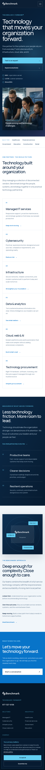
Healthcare (16, 140)
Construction (28, 144)
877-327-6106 (8, 704)
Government (6, 144)
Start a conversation (22, 672)
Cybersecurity (7, 721)
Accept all (22, 758)
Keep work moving (13, 225)
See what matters (13, 320)
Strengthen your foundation (17, 289)
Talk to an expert (22, 61)
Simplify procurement (15, 384)
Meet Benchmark (9, 622)
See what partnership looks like (14, 444)
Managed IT (6, 717)
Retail (37, 144)
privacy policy (8, 752)
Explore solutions (22, 68)
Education (17, 144)
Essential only (22, 764)
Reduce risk (11, 257)
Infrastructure (7, 725)
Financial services (28, 140)
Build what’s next (13, 352)
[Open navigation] (40, 4)
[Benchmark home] (10, 4)
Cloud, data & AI (7, 728)
